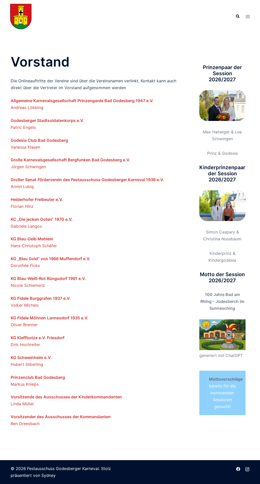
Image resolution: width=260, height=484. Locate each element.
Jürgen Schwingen (28, 166)
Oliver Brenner (24, 324)
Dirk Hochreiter (25, 344)
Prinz (212, 153)
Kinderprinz (220, 253)
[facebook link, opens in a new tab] (238, 468)
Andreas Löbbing (27, 107)
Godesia (230, 153)
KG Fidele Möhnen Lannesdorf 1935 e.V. (49, 317)
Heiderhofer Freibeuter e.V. (37, 199)
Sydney (48, 475)
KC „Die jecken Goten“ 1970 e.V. (42, 219)
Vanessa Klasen (25, 147)
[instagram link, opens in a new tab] (247, 468)
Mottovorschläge (226, 379)
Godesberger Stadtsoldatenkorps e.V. (47, 120)
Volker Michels (25, 305)
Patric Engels (23, 127)
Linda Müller (22, 403)
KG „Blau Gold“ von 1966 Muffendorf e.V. (50, 258)
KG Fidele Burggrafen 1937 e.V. (41, 298)
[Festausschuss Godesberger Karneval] (20, 16)
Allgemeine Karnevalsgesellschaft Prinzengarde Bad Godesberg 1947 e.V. (82, 100)
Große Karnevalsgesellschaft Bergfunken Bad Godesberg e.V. (70, 159)
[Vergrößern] (238, 96)
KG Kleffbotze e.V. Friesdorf (37, 337)
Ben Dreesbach (25, 423)
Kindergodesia (222, 260)
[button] (237, 16)
